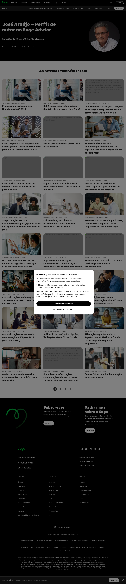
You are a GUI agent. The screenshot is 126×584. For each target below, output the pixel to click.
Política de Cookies (56, 296)
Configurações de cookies (63, 309)
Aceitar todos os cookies (63, 303)
